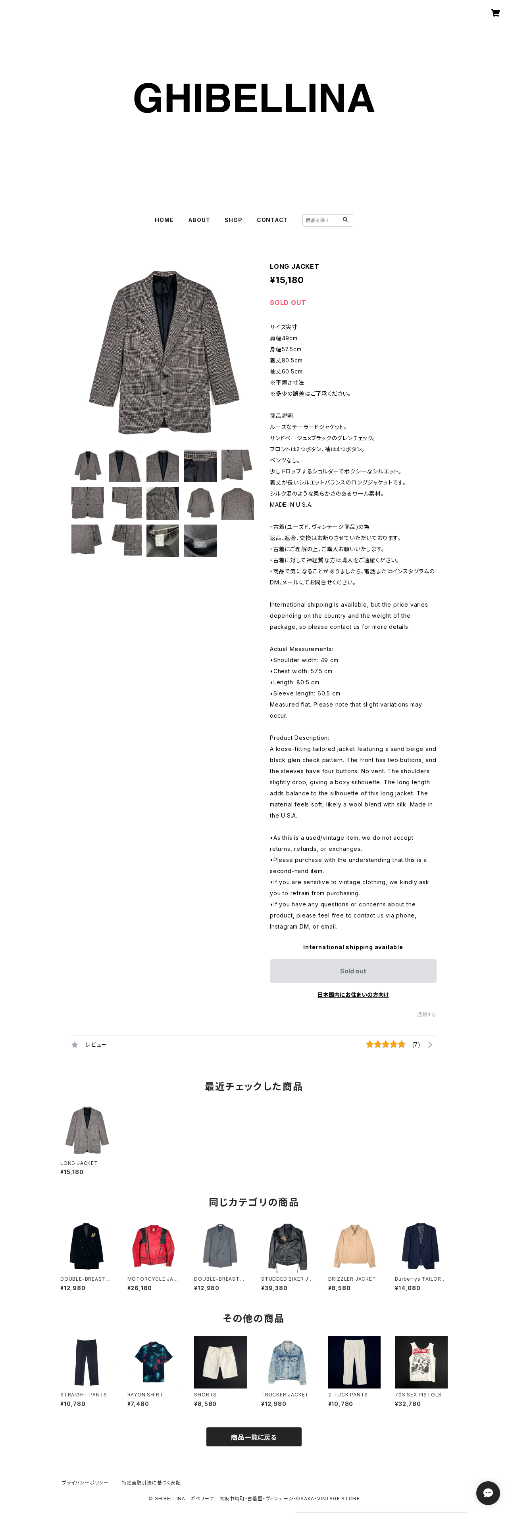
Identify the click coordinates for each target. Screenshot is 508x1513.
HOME (164, 219)
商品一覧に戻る (254, 1437)
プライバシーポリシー (85, 1483)
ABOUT (199, 219)
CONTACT (272, 219)
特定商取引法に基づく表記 (151, 1483)
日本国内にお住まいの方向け (353, 994)
